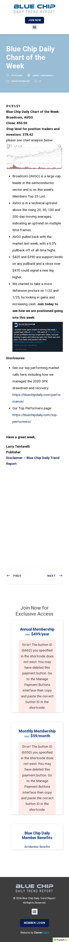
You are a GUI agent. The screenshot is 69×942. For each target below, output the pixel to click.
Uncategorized (20, 81)
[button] (35, 27)
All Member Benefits (37, 846)
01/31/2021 (17, 75)
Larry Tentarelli (43, 75)
